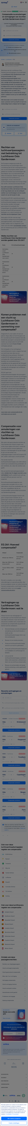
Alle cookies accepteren (14, 1118)
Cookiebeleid (9, 1114)
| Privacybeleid (15, 1114)
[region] (14, 1114)
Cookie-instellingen (14, 1123)
